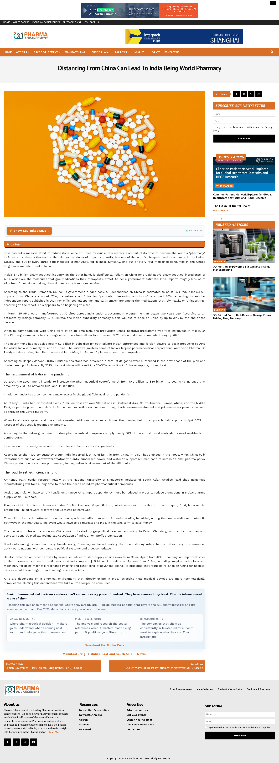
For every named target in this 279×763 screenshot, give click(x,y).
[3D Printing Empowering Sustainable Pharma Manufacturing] (244, 246)
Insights (139, 52)
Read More (55, 731)
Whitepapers (224, 186)
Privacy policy (263, 727)
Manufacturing (75, 52)
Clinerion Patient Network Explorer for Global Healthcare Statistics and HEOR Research (242, 196)
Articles (21, 52)
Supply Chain (100, 52)
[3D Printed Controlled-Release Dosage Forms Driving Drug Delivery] (244, 294)
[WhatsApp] (258, 94)
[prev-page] (215, 219)
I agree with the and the (242, 128)
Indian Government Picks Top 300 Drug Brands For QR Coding (44, 668)
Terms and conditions (244, 127)
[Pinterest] (251, 94)
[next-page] (220, 219)
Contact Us (91, 22)
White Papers (21, 22)
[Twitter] (244, 94)
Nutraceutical (72, 22)
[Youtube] (33, 742)
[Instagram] (16, 742)
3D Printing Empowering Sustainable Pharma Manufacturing (241, 268)
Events (155, 52)
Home (6, 22)
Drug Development (46, 52)
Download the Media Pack (105, 645)
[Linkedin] (24, 742)
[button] (272, 52)
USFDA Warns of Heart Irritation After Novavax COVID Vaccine (164, 668)
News (141, 654)
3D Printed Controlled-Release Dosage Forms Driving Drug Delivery (242, 316)
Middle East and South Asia (111, 654)
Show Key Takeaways (30, 231)
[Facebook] (236, 94)
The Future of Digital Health (231, 206)
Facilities (121, 52)
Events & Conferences (46, 22)
